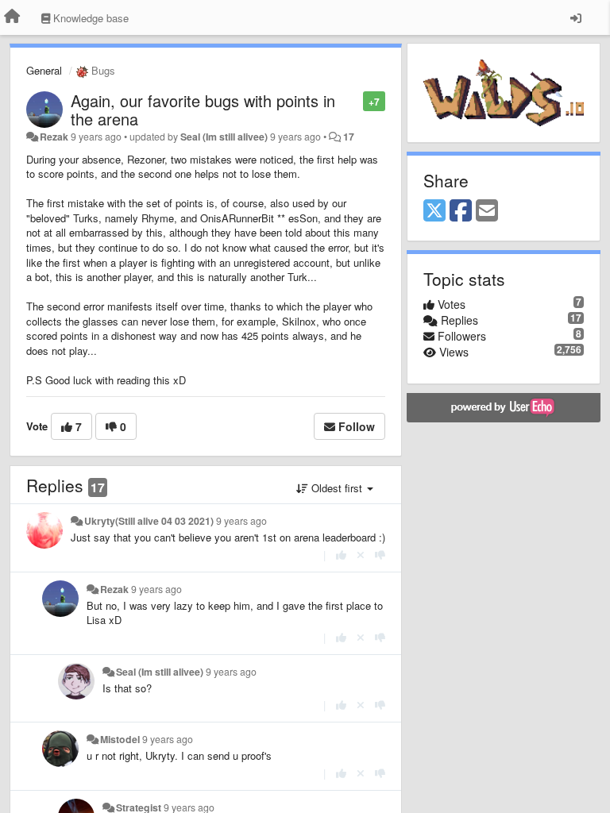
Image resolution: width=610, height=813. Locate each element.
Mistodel (120, 739)
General (44, 70)
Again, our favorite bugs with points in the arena (203, 109)
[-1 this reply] (380, 554)
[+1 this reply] (341, 554)
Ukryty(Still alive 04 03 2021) (149, 521)
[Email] (487, 211)
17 (348, 136)
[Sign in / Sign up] (576, 17)
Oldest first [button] (336, 487)
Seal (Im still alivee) (224, 136)
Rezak (54, 136)
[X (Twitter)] (434, 211)
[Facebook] (461, 211)
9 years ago (241, 521)
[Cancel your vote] (361, 554)
